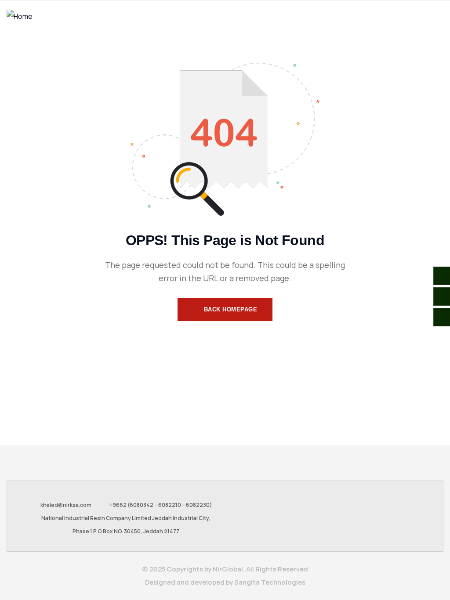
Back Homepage (229, 309)
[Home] (20, 16)
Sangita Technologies (269, 582)
